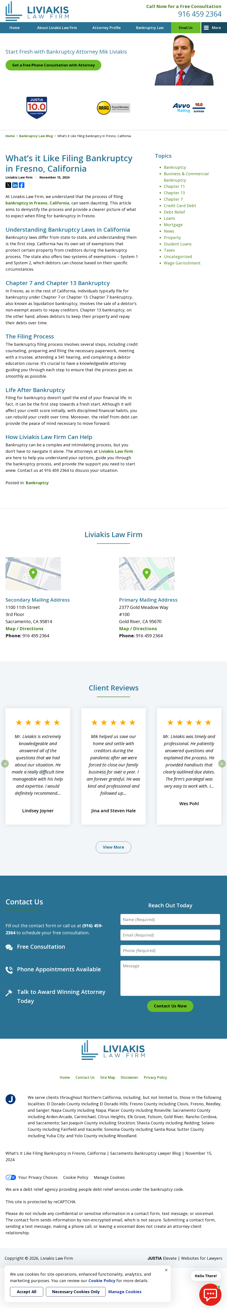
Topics (163, 155)
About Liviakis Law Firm (57, 27)
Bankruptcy (37, 482)
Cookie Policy (75, 1177)
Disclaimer (129, 1077)
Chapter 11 (174, 186)
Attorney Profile (106, 27)
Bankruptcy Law (150, 27)
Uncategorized (178, 256)
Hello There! (206, 1275)
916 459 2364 (199, 14)
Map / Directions (24, 629)
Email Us (186, 27)
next (222, 767)
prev (5, 767)
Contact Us (24, 901)
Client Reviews (114, 687)
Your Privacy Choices (38, 1177)
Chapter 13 (174, 192)
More (216, 27)
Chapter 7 (173, 199)
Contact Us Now (170, 1006)
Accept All (26, 1291)
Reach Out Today (170, 905)
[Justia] (11, 1099)
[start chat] (210, 1295)
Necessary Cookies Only (76, 1291)
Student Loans (178, 244)
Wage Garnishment (182, 263)
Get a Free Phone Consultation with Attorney (53, 65)
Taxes (169, 250)
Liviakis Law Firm (116, 451)
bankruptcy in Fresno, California (37, 203)
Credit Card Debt (180, 205)
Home (15, 27)
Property (172, 237)
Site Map (107, 1077)
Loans (169, 218)
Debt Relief (174, 212)
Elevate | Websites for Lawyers (185, 1258)
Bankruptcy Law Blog (36, 136)
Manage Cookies (109, 1177)
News (169, 231)
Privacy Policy (155, 1077)
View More (113, 847)
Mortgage (173, 224)
